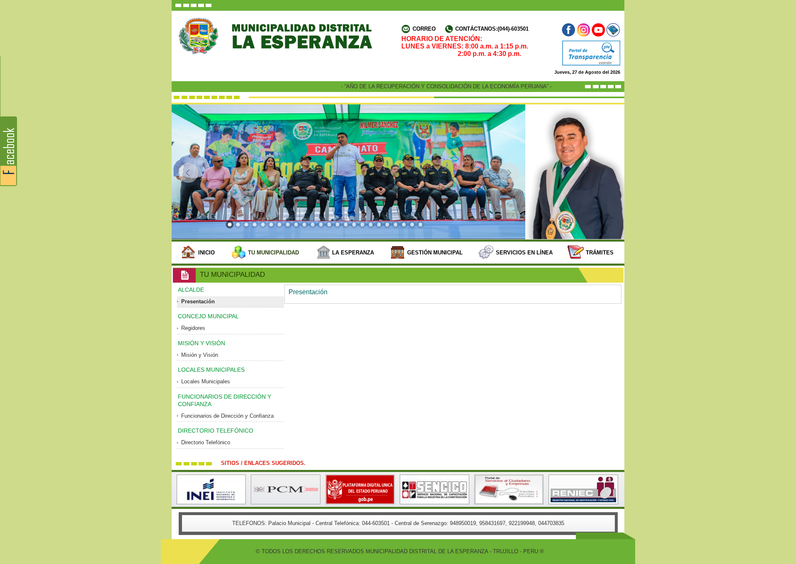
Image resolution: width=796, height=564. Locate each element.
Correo (424, 29)
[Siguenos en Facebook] (569, 29)
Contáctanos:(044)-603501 (492, 29)
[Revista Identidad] (612, 29)
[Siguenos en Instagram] (583, 29)
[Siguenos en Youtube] (598, 29)
